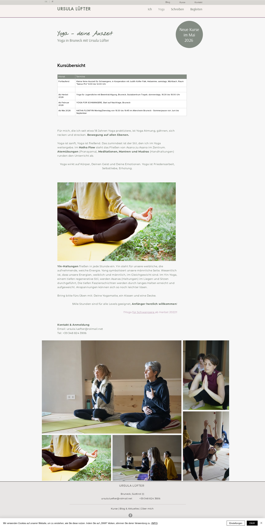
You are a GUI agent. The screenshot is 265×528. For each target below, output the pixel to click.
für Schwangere (143, 312)
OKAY (252, 523)
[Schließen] (261, 523)
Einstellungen (235, 523)
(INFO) (154, 523)
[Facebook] (130, 515)
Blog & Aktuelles (129, 508)
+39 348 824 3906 (74, 333)
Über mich (147, 508)
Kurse (114, 508)
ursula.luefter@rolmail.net (85, 328)
